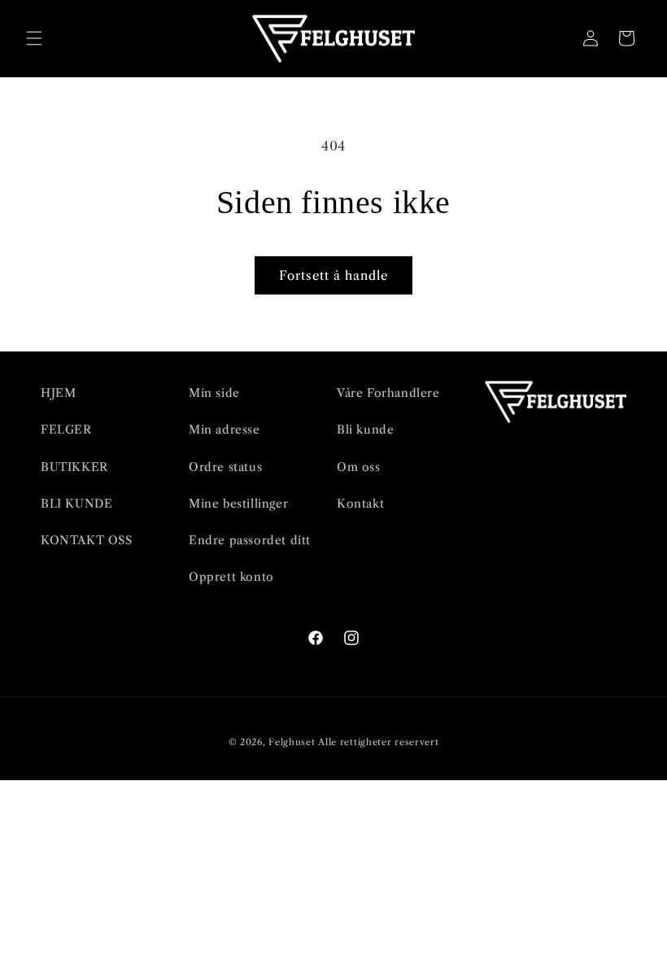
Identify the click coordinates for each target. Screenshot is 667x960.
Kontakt (360, 503)
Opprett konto (231, 576)
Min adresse (224, 429)
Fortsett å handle (333, 275)
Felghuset (291, 742)
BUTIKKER (74, 467)
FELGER (66, 429)
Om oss (359, 467)
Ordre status (225, 467)
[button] (34, 38)
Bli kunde (365, 429)
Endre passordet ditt (250, 540)
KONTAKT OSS (87, 540)
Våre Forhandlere (388, 393)
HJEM (58, 393)
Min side (214, 393)
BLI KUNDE (76, 503)
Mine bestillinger (238, 503)
